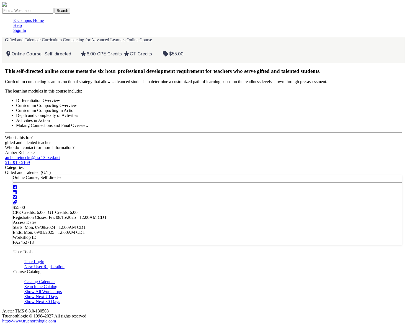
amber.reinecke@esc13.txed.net (32, 157)
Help (17, 25)
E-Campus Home (28, 20)
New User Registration (44, 266)
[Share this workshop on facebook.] (15, 187)
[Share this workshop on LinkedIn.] (15, 192)
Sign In (19, 30)
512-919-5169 (17, 162)
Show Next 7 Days (41, 296)
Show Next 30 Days (42, 301)
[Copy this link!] (15, 202)
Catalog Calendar (39, 281)
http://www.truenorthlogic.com (29, 321)
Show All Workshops (43, 291)
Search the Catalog (40, 286)
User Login (34, 261)
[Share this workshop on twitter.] (15, 197)
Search (62, 11)
